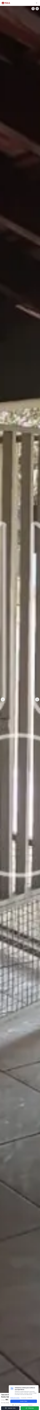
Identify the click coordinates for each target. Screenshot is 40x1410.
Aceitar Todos (23, 1401)
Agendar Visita (11, 1408)
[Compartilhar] (37, 8)
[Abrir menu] (37, 3)
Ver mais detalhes (5, 1402)
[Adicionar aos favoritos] (33, 8)
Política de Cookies (14, 1397)
